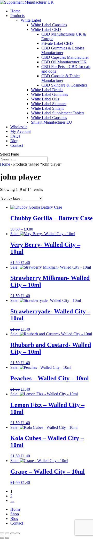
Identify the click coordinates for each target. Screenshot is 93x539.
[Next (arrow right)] (7, 538)
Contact (16, 145)
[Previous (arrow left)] (2, 538)
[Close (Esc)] (18, 533)
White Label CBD (46, 29)
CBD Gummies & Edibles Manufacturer (62, 50)
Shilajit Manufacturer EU (51, 122)
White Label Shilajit (47, 108)
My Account (20, 131)
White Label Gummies (49, 94)
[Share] (12, 533)
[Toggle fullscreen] (7, 533)
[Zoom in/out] (2, 533)
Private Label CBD (57, 43)
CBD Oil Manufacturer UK (64, 62)
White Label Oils (45, 99)
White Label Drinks (47, 90)
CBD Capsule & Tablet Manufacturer (60, 78)
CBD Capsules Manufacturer (65, 57)
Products (17, 15)
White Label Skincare (48, 103)
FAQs (15, 136)
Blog (14, 141)
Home (15, 11)
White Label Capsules (49, 25)
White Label (31, 20)
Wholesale (18, 127)
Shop (14, 514)
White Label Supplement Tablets (57, 113)
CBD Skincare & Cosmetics (64, 85)
